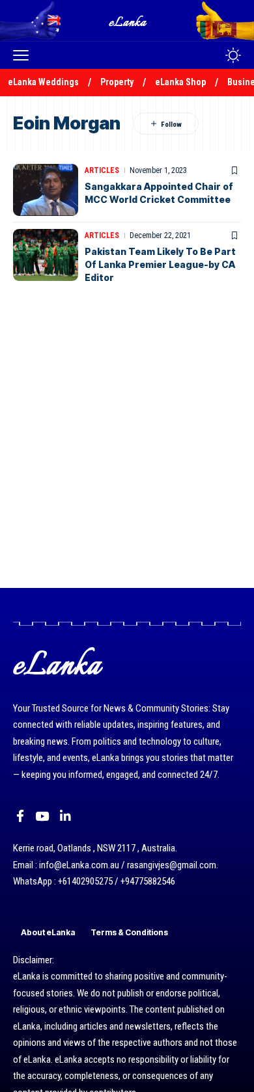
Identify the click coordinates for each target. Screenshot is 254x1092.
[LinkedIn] (65, 816)
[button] (24, 55)
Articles (102, 170)
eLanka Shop (180, 82)
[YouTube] (42, 816)
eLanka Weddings (43, 82)
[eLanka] (128, 20)
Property (117, 82)
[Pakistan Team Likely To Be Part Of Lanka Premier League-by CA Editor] (45, 255)
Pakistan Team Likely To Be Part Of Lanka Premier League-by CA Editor (160, 264)
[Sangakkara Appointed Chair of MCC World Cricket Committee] (45, 190)
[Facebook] (20, 816)
